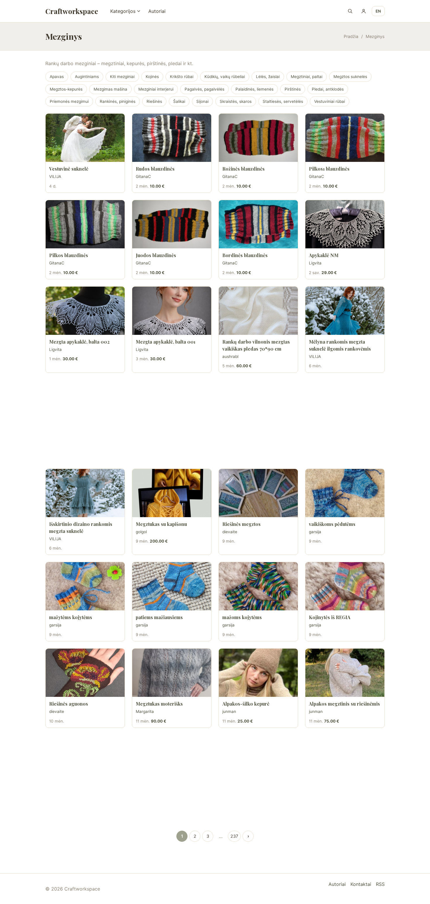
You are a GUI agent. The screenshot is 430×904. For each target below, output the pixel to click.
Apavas (57, 76)
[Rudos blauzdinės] (171, 138)
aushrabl (230, 356)
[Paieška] (350, 11)
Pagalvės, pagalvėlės (204, 89)
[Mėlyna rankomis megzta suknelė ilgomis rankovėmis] (344, 311)
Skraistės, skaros (236, 101)
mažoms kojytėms (242, 617)
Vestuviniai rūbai (329, 101)
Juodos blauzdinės (156, 255)
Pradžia (351, 36)
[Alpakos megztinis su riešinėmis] (344, 673)
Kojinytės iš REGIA (329, 617)
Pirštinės (293, 89)
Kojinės (152, 76)
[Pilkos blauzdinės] (85, 224)
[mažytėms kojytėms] (85, 586)
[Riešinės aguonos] (85, 673)
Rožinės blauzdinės (243, 169)
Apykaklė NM (323, 255)
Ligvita (315, 263)
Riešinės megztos (241, 524)
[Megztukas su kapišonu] (171, 493)
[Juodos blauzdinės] (171, 224)
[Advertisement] (215, 421)
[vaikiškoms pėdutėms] (344, 493)
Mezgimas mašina (110, 89)
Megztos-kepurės (66, 89)
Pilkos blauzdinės (68, 255)
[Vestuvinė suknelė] (85, 138)
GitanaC (143, 176)
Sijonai (202, 101)
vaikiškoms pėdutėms (332, 524)
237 (234, 836)
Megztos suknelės (350, 76)
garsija (315, 531)
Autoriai (157, 11)
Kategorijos (122, 11)
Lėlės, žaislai (268, 76)
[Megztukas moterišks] (171, 673)
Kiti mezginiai (122, 76)
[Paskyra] (363, 11)
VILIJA (55, 176)
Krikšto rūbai (181, 76)
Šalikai (179, 101)
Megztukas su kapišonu (161, 524)
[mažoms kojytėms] (258, 586)
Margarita (145, 711)
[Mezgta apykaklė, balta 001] (171, 311)
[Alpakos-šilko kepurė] (258, 673)
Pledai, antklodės (328, 89)
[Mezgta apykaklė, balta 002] (85, 311)
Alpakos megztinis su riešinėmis (344, 704)
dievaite (229, 531)
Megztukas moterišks (159, 704)
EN (378, 11)
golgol (141, 531)
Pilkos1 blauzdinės (329, 169)
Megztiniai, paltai (306, 76)
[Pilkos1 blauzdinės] (344, 138)
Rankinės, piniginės (117, 101)
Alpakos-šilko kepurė (245, 704)
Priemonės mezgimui (69, 101)
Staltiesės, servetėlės (283, 101)
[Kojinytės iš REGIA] (344, 586)
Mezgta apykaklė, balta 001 (165, 342)
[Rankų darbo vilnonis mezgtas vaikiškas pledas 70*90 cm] (258, 311)
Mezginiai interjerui (155, 89)
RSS (380, 884)
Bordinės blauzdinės (245, 255)
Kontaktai (360, 884)
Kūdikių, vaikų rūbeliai (224, 76)
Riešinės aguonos (68, 704)
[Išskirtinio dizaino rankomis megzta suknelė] (85, 493)
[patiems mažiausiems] (171, 586)
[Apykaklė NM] (344, 224)
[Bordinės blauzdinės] (258, 224)
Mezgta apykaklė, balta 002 (79, 342)
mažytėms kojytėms (70, 617)
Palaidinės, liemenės (254, 89)
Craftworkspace (71, 11)
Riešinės (154, 101)
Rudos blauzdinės (155, 169)
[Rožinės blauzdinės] (258, 138)
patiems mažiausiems (159, 617)
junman (229, 711)
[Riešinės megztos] (258, 493)
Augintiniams (87, 76)
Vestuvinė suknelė (68, 169)
